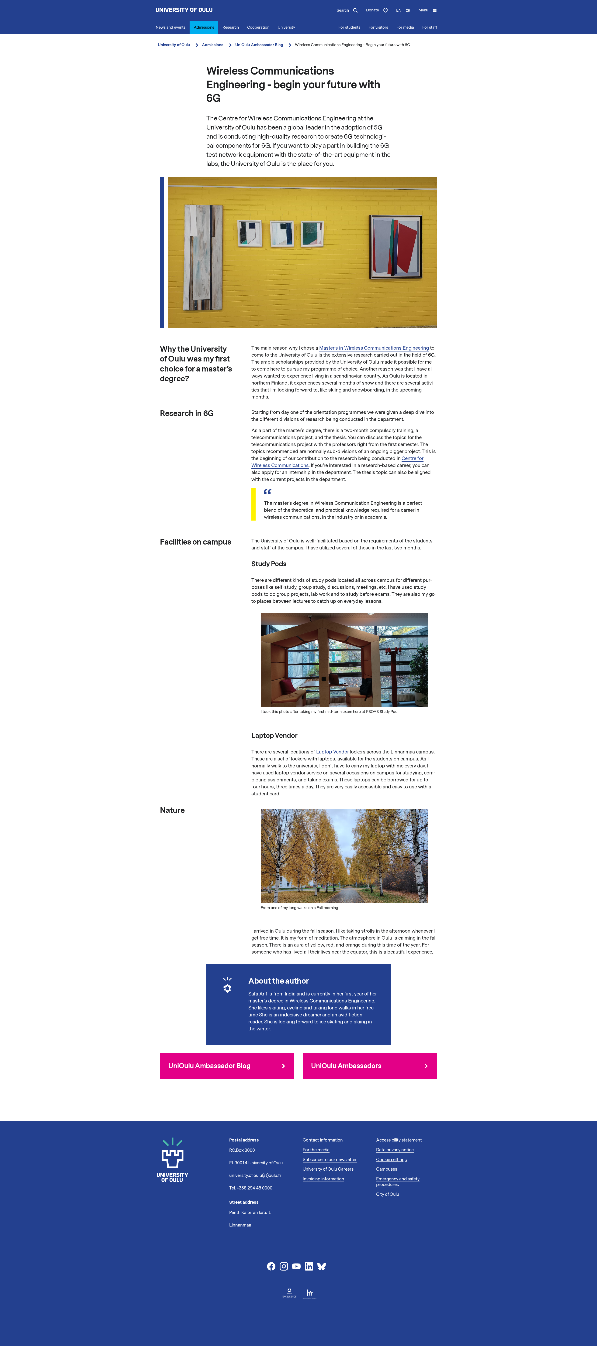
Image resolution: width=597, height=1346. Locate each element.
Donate (372, 10)
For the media (316, 1150)
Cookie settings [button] (391, 1160)
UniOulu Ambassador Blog (259, 45)
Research (230, 27)
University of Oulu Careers (328, 1169)
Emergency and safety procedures (398, 1182)
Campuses (386, 1169)
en (405, 14)
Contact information (323, 1140)
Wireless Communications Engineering (386, 348)
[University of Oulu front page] (195, 10)
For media (405, 27)
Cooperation (258, 27)
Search (343, 10)
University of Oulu (174, 45)
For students (349, 27)
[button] (427, 10)
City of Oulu (387, 1194)
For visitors (378, 27)
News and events (170, 27)
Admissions (204, 27)
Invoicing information (323, 1179)
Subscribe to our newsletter (330, 1160)
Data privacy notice (395, 1150)
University (286, 27)
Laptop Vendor (332, 752)
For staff (429, 27)
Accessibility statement (399, 1140)
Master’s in (331, 348)
